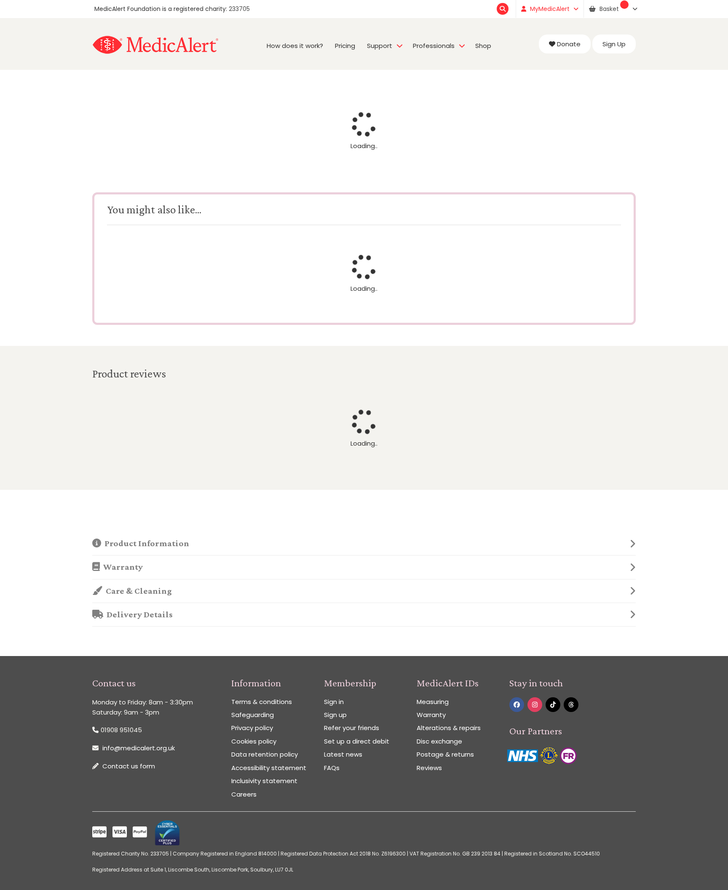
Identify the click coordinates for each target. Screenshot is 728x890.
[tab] (364, 543)
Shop (483, 45)
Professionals (434, 45)
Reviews (429, 767)
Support (379, 45)
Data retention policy (264, 754)
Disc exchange (439, 741)
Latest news (343, 754)
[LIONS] (550, 755)
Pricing (345, 45)
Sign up (335, 714)
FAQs (332, 767)
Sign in (334, 701)
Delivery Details (138, 614)
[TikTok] (553, 704)
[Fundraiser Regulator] (568, 755)
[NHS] (523, 755)
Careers (244, 794)
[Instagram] (534, 704)
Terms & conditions (261, 701)
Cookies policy (253, 741)
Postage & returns (445, 754)
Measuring (433, 701)
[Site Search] (504, 9)
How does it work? (295, 45)
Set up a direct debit (356, 741)
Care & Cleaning (137, 591)
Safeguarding (252, 714)
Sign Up (614, 44)
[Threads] (571, 704)
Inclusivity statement (264, 780)
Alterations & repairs (449, 727)
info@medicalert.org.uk (138, 748)
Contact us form (128, 766)
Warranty (121, 567)
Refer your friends (351, 727)
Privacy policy (252, 727)
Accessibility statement (268, 767)
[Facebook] (516, 704)
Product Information (145, 543)
